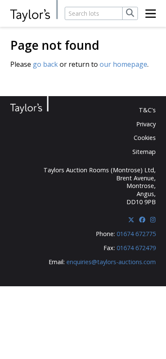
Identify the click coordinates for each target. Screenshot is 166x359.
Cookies (145, 138)
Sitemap (144, 152)
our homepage (123, 64)
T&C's (147, 110)
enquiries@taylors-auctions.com (111, 262)
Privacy (146, 124)
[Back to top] (143, 337)
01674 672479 (136, 248)
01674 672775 (136, 234)
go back (45, 64)
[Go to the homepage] (34, 11)
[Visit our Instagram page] (153, 220)
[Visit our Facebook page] (142, 220)
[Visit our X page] (131, 220)
